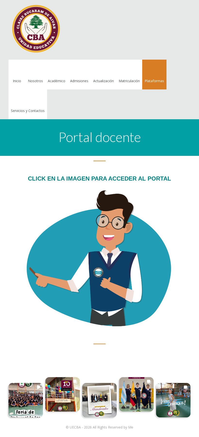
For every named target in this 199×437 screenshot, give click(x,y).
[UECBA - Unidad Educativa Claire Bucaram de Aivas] (35, 30)
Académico (56, 81)
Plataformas (154, 81)
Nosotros (35, 81)
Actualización (103, 81)
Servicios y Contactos (28, 110)
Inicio (17, 81)
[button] (25, 400)
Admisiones (79, 81)
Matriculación (129, 81)
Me (130, 427)
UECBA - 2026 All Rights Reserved (96, 427)
